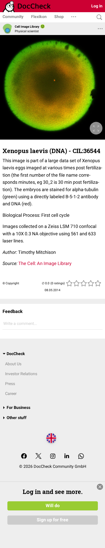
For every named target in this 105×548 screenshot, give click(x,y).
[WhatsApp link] (81, 456)
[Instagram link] (53, 456)
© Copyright (11, 283)
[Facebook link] (24, 456)
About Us (13, 363)
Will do (53, 505)
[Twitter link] (38, 456)
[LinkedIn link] (67, 456)
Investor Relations (21, 373)
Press (10, 383)
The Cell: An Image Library (45, 263)
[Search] (98, 17)
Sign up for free (52, 519)
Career (11, 393)
